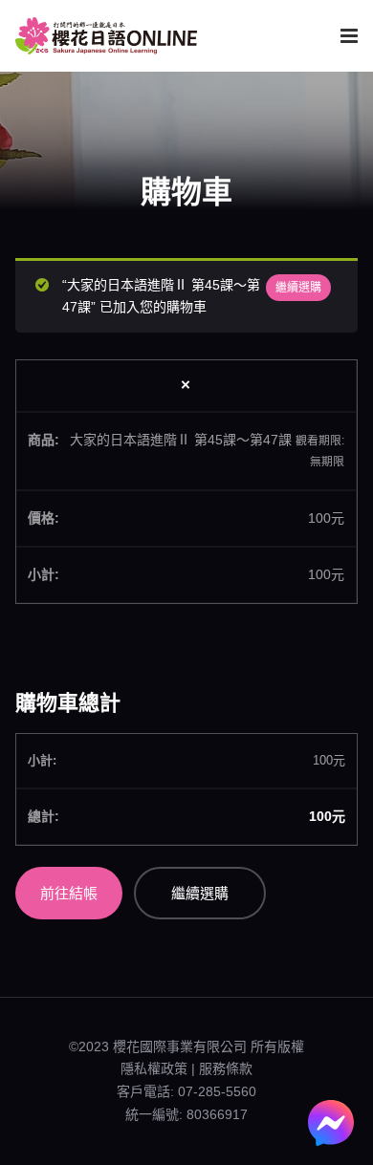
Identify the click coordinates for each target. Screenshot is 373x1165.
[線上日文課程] (106, 36)
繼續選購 (298, 287)
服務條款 (225, 1068)
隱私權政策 (154, 1068)
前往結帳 (69, 893)
